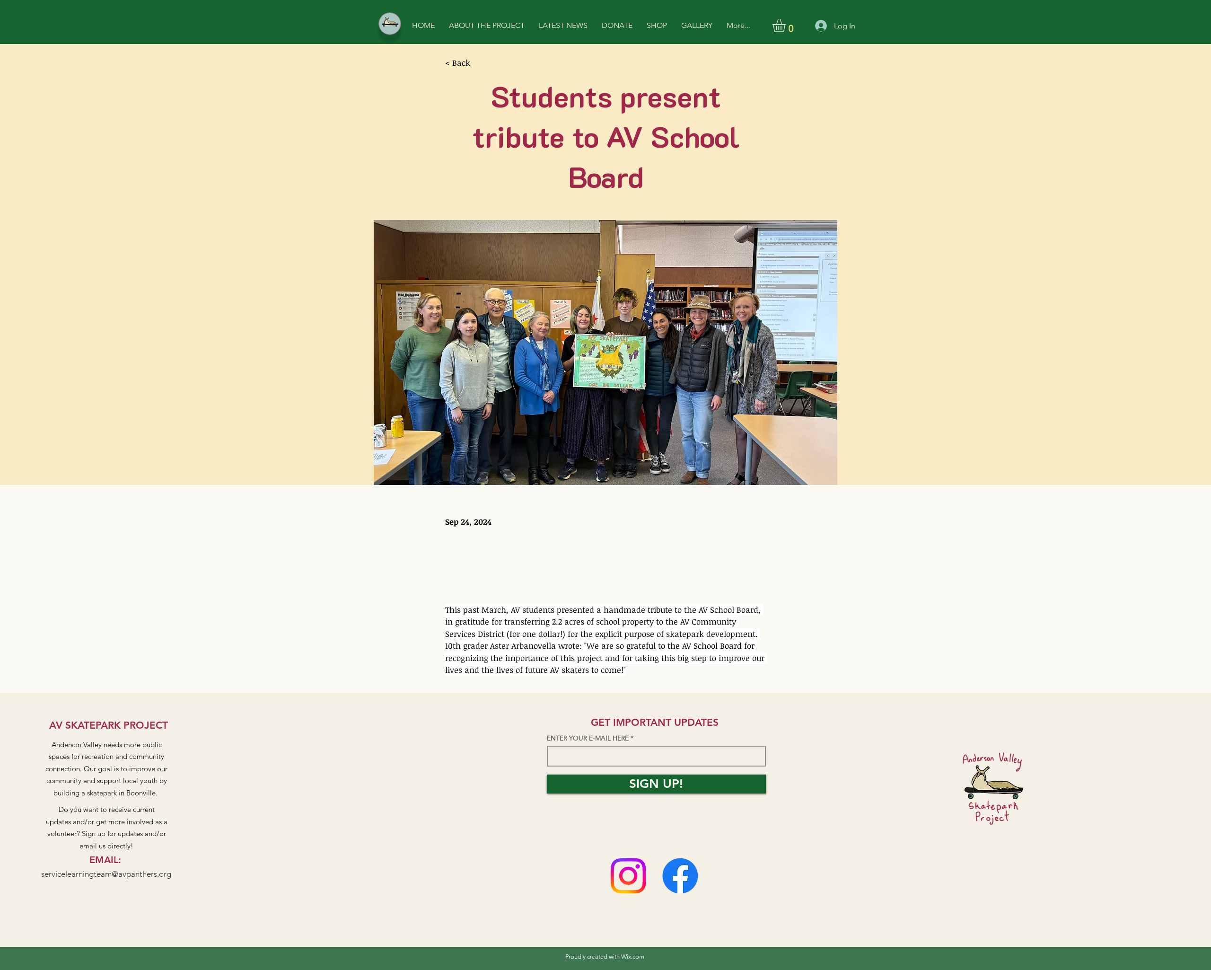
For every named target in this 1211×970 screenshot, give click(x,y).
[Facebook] (680, 875)
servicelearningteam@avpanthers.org (106, 874)
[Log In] (819, 26)
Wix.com (632, 956)
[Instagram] (628, 875)
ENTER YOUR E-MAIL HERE (588, 738)
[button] (786, 25)
